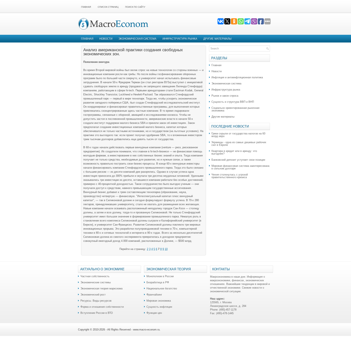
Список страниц (108, 7)
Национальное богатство (161, 288)
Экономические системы (95, 282)
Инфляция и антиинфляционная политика (237, 77)
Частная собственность (94, 276)
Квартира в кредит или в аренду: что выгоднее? (234, 152)
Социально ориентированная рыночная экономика (235, 109)
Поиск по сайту (135, 7)
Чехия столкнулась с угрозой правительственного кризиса (229, 176)
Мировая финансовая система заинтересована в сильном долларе (240, 167)
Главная (86, 7)
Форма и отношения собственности (102, 306)
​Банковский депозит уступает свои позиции (238, 159)
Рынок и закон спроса (224, 95)
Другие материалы (217, 38)
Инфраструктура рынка (179, 38)
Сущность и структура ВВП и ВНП (232, 101)
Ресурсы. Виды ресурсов (96, 300)
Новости (105, 38)
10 (166, 249)
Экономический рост (93, 294)
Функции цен (154, 312)
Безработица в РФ (157, 282)
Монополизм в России (160, 276)
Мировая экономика (158, 300)
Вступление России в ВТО (96, 312)
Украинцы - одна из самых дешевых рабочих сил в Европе (238, 143)
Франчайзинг (154, 294)
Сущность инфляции (159, 306)
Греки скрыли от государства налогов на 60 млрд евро (238, 135)
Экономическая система (137, 38)
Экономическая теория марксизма (101, 288)
